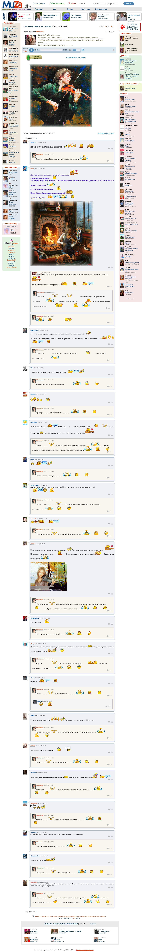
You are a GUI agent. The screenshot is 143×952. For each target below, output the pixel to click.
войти (78, 918)
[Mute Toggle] (70, 50)
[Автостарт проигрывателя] (83, 49)
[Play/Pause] (31, 50)
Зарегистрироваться (65, 918)
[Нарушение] (113, 50)
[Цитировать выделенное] (112, 149)
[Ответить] (109, 149)
